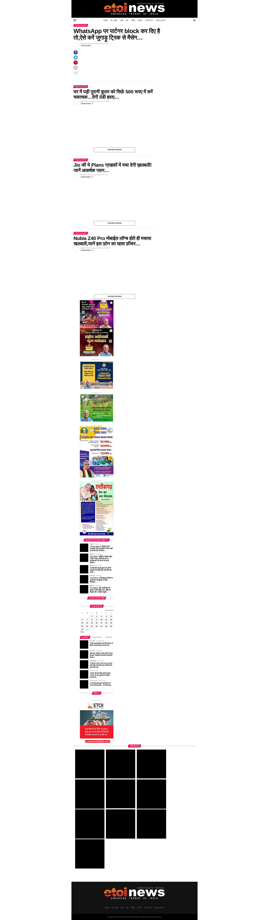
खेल (128, 20)
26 (111, 626)
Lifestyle (149, 20)
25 (106, 626)
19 (111, 623)
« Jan (82, 632)
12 (111, 619)
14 (87, 623)
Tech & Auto (159, 20)
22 (92, 626)
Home (107, 20)
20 (82, 626)
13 (82, 623)
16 (97, 623)
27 (82, 629)
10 (101, 619)
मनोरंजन (141, 20)
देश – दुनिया (115, 20)
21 (87, 626)
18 (106, 623)
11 (106, 619)
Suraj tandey (86, 45)
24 (101, 626)
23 (97, 626)
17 (101, 623)
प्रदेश (122, 20)
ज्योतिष (134, 20)
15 (92, 623)
